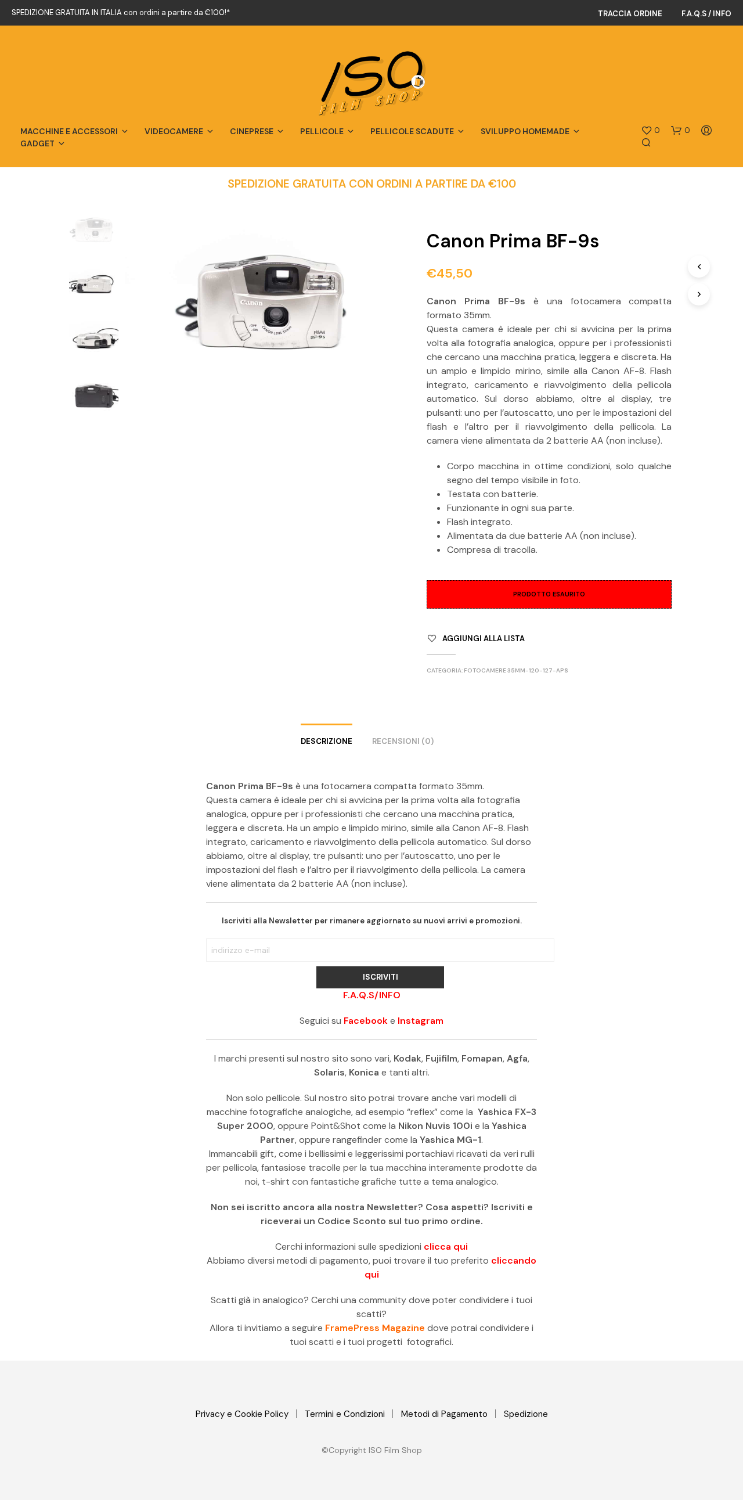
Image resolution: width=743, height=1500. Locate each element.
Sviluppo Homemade (525, 131)
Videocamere (174, 131)
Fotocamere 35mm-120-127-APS (516, 670)
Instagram (420, 1021)
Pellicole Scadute (412, 131)
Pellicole (322, 131)
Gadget (37, 143)
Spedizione (526, 1414)
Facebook (366, 1021)
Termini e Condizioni (345, 1414)
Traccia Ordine (630, 14)
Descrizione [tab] (326, 741)
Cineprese (251, 131)
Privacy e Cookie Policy (242, 1414)
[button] (650, 130)
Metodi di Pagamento (444, 1414)
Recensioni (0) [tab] (403, 741)
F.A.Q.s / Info (706, 14)
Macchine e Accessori (69, 131)
